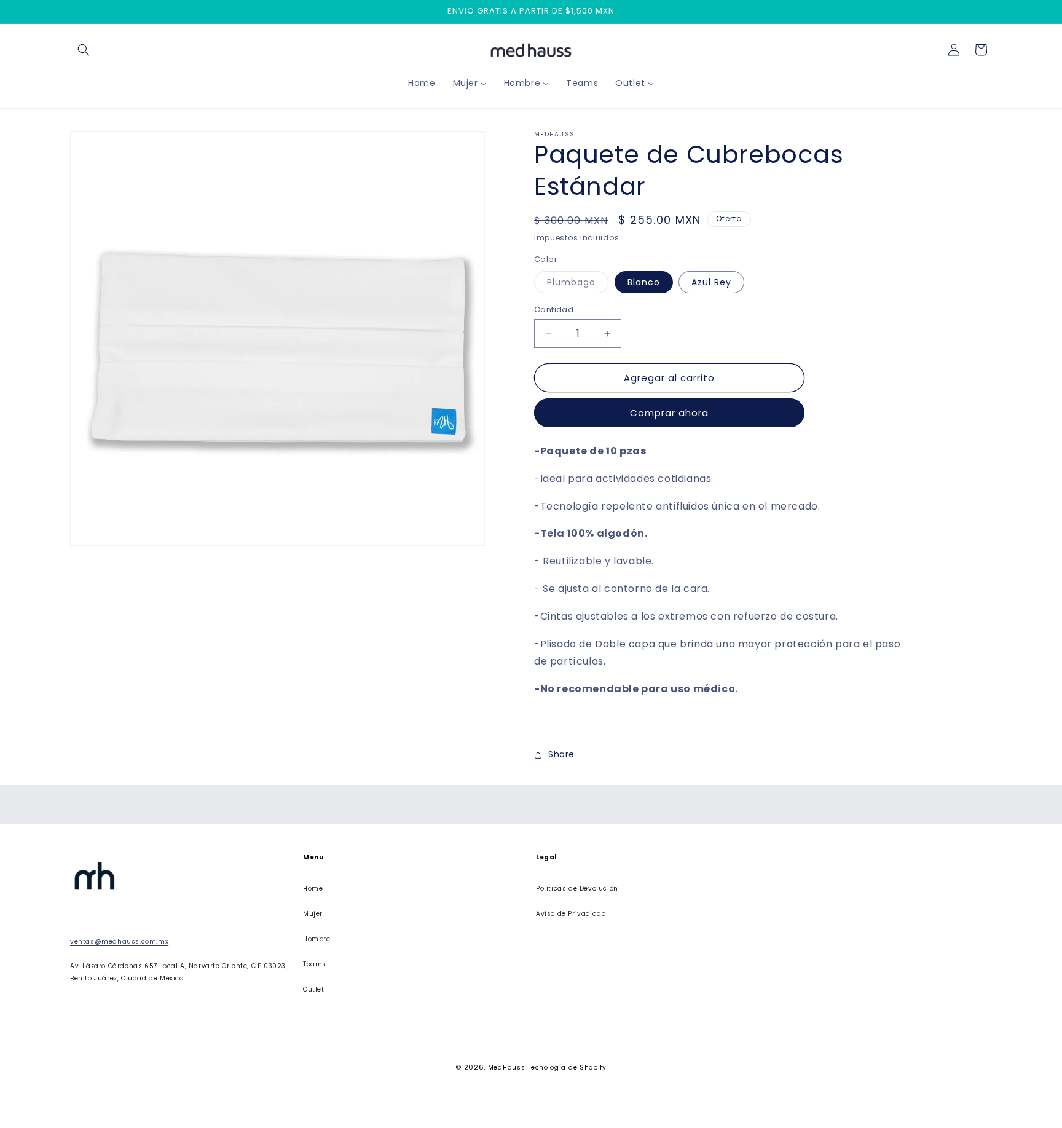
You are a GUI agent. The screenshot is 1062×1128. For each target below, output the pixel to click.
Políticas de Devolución (577, 888)
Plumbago (577, 284)
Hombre (317, 939)
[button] (83, 49)
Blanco (643, 282)
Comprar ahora (669, 412)
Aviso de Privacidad (571, 913)
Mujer (313, 913)
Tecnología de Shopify (567, 1067)
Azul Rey (711, 282)
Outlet (313, 989)
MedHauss (506, 1067)
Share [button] (561, 754)
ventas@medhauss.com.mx (119, 942)
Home (313, 888)
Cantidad (553, 309)
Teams (314, 964)
